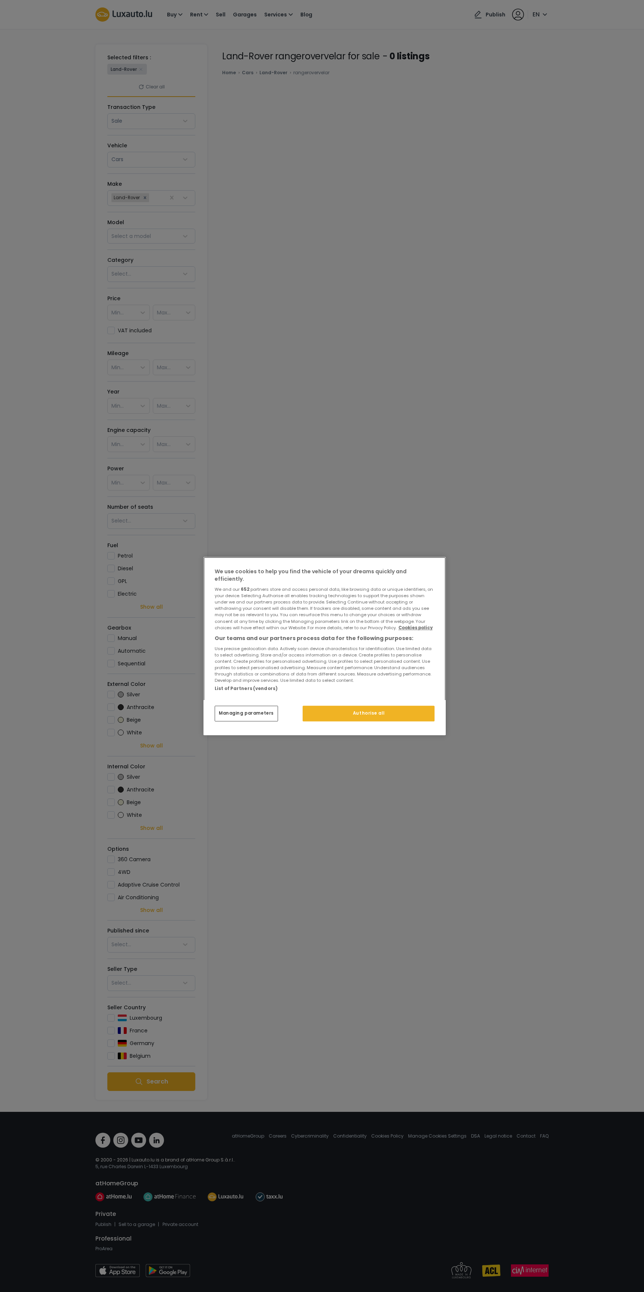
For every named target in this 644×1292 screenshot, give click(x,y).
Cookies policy (415, 628)
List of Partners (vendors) (246, 689)
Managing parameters (246, 713)
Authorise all (368, 713)
